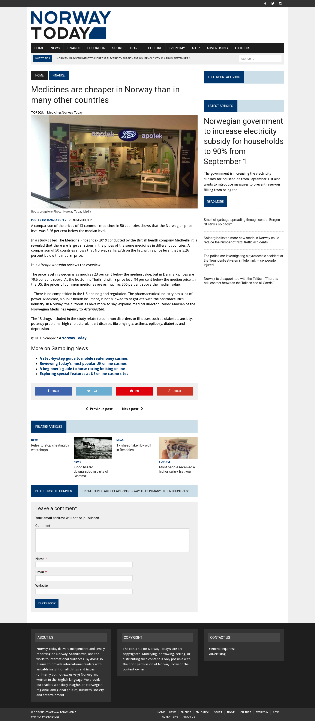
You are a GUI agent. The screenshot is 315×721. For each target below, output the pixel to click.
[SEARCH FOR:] (260, 58)
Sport (117, 48)
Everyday (177, 48)
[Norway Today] (71, 25)
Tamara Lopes (56, 220)
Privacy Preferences (45, 716)
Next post (130, 409)
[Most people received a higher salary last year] (178, 456)
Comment (42, 526)
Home (39, 48)
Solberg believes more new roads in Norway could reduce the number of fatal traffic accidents (241, 240)
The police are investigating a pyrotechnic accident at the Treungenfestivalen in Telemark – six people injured (243, 260)
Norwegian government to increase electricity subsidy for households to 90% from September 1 (244, 141)
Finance (74, 48)
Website (41, 586)
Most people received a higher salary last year (177, 469)
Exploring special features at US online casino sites (84, 374)
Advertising (217, 48)
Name (39, 559)
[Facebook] (265, 3)
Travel (135, 48)
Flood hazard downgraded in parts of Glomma (91, 471)
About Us (242, 48)
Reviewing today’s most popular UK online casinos (83, 363)
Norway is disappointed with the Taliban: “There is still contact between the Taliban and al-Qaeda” (241, 281)
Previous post (101, 409)
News (55, 48)
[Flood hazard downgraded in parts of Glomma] (93, 456)
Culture (155, 48)
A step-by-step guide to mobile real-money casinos (84, 358)
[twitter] (272, 3)
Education (96, 48)
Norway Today (73, 338)
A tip (196, 48)
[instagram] (280, 3)
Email (39, 572)
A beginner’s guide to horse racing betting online (82, 369)
